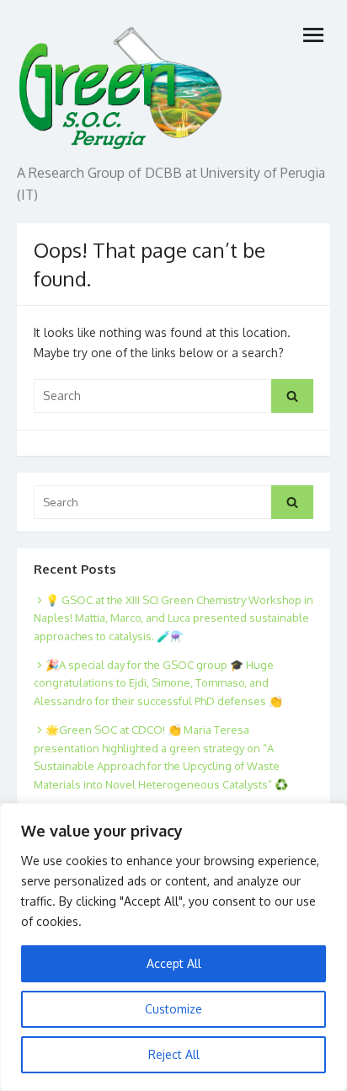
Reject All (174, 1054)
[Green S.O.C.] (122, 84)
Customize (173, 1009)
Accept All (174, 963)
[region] (173, 947)
